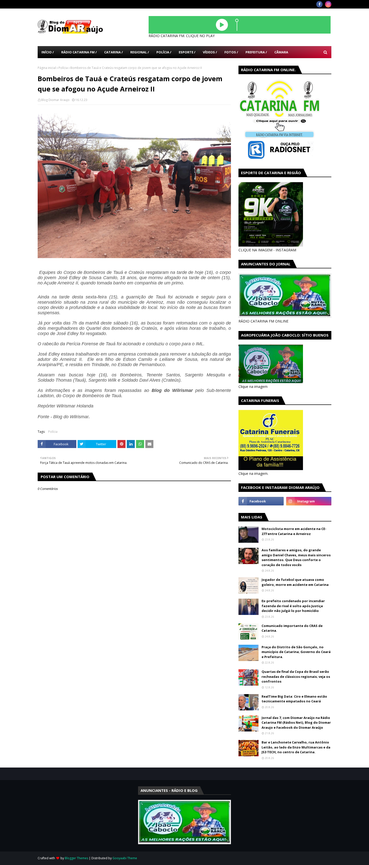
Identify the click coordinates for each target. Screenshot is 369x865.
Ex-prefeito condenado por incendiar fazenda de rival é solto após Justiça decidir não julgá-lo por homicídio (293, 606)
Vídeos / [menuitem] (210, 52)
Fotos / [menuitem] (231, 52)
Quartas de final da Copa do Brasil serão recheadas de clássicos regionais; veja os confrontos (296, 676)
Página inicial (47, 68)
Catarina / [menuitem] (113, 52)
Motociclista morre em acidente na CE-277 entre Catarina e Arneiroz (294, 531)
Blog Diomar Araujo (55, 100)
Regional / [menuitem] (139, 52)
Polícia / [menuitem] (163, 52)
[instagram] (328, 4)
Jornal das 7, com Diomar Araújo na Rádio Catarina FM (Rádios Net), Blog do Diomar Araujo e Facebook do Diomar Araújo (296, 722)
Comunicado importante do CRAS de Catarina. (292, 628)
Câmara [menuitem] (281, 52)
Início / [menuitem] (47, 52)
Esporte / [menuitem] (187, 52)
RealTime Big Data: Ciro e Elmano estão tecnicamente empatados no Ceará (294, 699)
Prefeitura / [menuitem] (256, 52)
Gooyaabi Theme (124, 858)
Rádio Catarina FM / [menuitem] (79, 52)
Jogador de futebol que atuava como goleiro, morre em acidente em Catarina (295, 582)
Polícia (63, 68)
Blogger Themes (76, 858)
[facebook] (319, 4)
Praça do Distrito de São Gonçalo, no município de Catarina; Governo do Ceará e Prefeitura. (296, 652)
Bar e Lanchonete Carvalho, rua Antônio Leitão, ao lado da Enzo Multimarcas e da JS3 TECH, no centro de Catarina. (296, 747)
